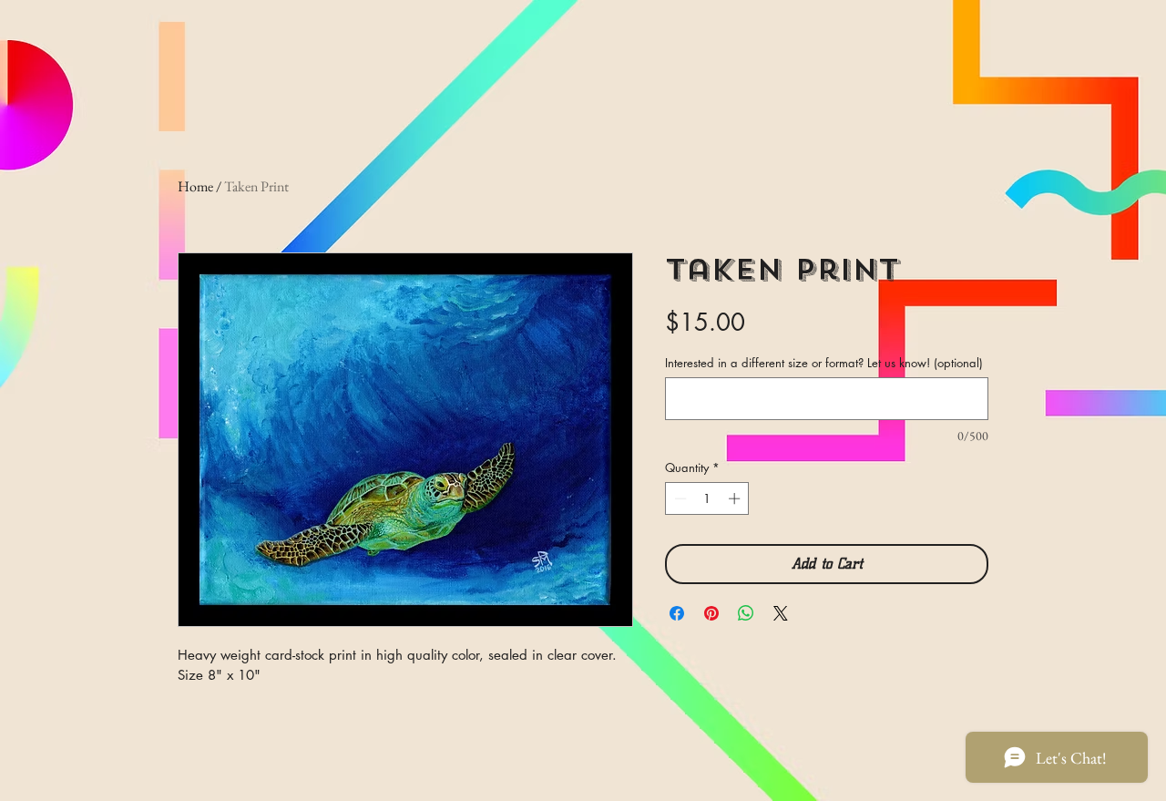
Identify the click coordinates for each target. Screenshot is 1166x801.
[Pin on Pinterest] (711, 613)
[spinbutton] (707, 498)
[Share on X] (781, 613)
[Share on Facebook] (677, 613)
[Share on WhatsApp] (746, 613)
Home (195, 186)
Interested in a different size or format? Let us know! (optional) (824, 362)
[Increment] (736, 498)
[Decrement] (679, 498)
